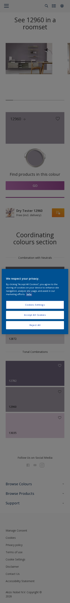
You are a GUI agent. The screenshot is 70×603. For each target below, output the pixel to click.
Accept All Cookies (35, 314)
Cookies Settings (35, 304)
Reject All (35, 325)
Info (29, 294)
